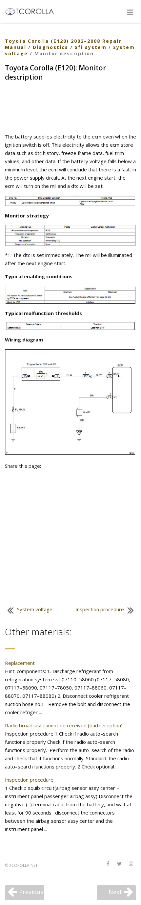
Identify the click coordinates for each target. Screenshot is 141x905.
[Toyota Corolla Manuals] (32, 11)
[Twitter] (119, 864)
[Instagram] (131, 864)
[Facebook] (108, 864)
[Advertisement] (70, 108)
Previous (31, 892)
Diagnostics (50, 47)
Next (115, 892)
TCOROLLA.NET (23, 865)
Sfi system (91, 47)
